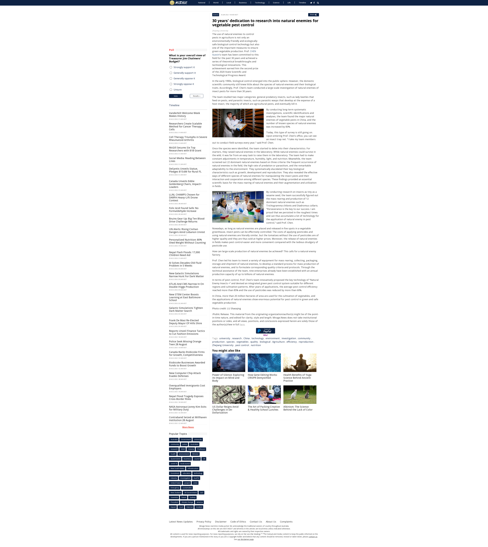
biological (265, 341)
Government (186, 439)
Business (243, 2)
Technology (260, 2)
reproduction (306, 341)
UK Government (190, 492)
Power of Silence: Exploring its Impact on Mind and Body (228, 377)
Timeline (302, 2)
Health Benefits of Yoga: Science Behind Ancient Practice (297, 377)
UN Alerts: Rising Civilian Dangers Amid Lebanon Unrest (187, 231)
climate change (187, 502)
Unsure (178, 89)
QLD (201, 492)
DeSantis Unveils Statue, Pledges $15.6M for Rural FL (185, 170)
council (197, 459)
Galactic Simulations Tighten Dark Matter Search (186, 309)
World (215, 2)
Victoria (191, 449)
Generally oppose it (184, 78)
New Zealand (176, 492)
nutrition (256, 345)
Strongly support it (184, 67)
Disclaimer (221, 521)
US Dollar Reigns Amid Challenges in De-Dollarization (225, 409)
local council (185, 463)
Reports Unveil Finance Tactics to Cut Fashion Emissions (187, 332)
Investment (175, 473)
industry (174, 478)
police (184, 444)
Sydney (193, 497)
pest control (242, 345)
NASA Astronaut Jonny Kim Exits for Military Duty (187, 408)
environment (273, 338)
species (230, 341)
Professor (201, 449)
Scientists (174, 497)
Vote (176, 96)
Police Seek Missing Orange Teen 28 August (185, 343)
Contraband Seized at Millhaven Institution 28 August (188, 419)
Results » (196, 96)
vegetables (242, 341)
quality (254, 341)
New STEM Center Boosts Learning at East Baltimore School (185, 297)
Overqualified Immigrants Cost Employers (187, 387)
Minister (195, 454)
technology (257, 338)
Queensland (175, 459)
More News (188, 427)
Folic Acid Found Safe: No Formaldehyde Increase (184, 209)
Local (228, 2)
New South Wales (177, 468)
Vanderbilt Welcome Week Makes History (184, 114)
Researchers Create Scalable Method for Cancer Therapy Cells (185, 126)
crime (195, 483)
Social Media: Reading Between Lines (187, 160)
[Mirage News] (179, 3)
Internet (190, 507)
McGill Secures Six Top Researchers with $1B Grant (185, 149)
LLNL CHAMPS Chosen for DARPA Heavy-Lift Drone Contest (184, 197)
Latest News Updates (181, 521)
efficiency (292, 341)
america (200, 502)
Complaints (286, 521)
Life (289, 2)
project (187, 483)
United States (176, 483)
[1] (261, 533)
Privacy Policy (203, 521)
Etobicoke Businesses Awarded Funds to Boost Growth (187, 364)
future (183, 497)
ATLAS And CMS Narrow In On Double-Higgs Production (186, 285)
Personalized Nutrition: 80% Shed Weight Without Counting (187, 241)
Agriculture (278, 341)
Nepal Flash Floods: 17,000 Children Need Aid (184, 254)
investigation (289, 338)
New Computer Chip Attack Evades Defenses (185, 374)
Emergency (175, 488)
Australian (194, 444)
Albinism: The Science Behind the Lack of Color (297, 408)
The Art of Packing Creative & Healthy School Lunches (264, 408)
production (218, 341)
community (304, 338)
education (186, 473)
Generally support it (185, 72)
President (174, 502)
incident (199, 507)
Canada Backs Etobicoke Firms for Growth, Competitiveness (187, 353)
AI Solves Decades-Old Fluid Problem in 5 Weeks (185, 264)
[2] (263, 533)
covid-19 (174, 463)
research (237, 338)
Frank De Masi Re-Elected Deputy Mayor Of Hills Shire (185, 322)
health (173, 454)
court (181, 507)
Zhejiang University (222, 345)
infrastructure (193, 468)
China (246, 338)
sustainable (187, 488)
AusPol (196, 478)
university (224, 338)
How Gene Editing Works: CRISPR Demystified (262, 376)
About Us (271, 521)
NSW (183, 449)
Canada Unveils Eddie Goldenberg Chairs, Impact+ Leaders (185, 184)
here (242, 324)
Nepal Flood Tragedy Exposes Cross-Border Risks (186, 398)
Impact (173, 507)
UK (204, 459)
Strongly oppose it (184, 83)
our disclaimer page (246, 539)
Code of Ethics (238, 521)
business (187, 459)
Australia (174, 439)
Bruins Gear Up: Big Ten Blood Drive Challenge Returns (186, 220)
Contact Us (256, 521)
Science (276, 2)
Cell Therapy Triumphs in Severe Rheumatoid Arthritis (188, 138)
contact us (313, 536)
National (201, 2)
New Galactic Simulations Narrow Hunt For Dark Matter (186, 275)
